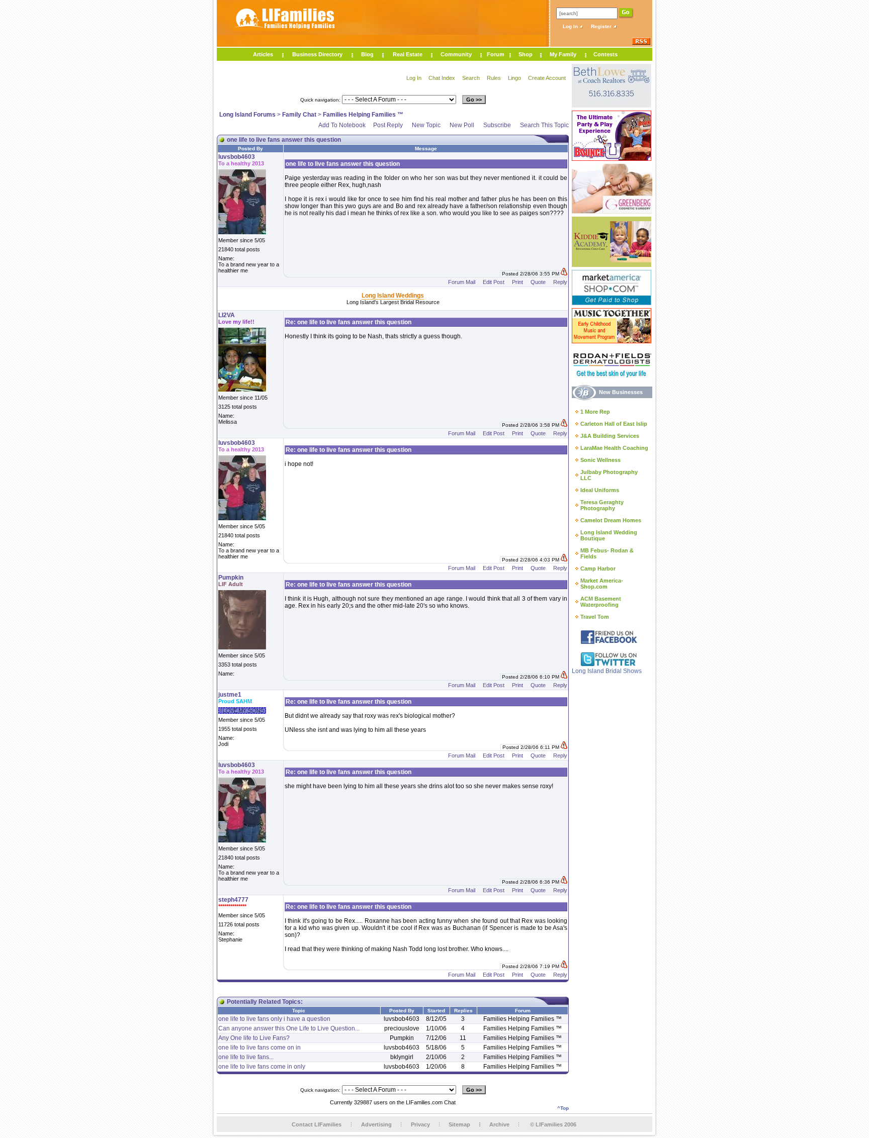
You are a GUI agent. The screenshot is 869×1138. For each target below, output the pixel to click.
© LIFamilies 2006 (553, 1124)
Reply (560, 282)
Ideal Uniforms (599, 490)
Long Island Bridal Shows (607, 671)
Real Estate (407, 54)
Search (471, 78)
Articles (263, 54)
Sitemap (459, 1124)
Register (602, 26)
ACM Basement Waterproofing (600, 602)
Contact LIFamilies (316, 1124)
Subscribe (497, 125)
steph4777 (233, 899)
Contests (605, 54)
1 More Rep (595, 412)
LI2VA (226, 315)
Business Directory (317, 54)
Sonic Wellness (600, 460)
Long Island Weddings (393, 295)
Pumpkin (230, 577)
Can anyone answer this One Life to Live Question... (289, 1028)
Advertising (376, 1124)
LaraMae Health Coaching (614, 448)
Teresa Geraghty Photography (602, 505)
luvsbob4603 (236, 156)
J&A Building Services (609, 436)
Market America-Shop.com (601, 584)
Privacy (420, 1124)
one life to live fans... (246, 1057)
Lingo (514, 78)
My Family (563, 54)
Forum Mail (461, 282)
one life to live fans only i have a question (274, 1018)
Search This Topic (544, 125)
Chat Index (441, 78)
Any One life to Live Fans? (254, 1037)
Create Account (547, 78)
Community (456, 54)
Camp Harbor (598, 568)
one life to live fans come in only (261, 1066)
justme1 (229, 694)
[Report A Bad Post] (564, 273)
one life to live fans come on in (259, 1047)
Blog (367, 54)
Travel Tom (594, 617)
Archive (499, 1124)
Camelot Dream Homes (610, 520)
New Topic (426, 125)
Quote (538, 282)
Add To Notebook (342, 125)
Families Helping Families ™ (363, 114)
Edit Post (493, 282)
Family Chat (299, 114)
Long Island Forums (247, 114)
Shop (525, 54)
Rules (494, 78)
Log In (571, 26)
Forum (495, 54)
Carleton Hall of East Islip (613, 424)
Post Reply (388, 125)
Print (517, 282)
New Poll (462, 125)
